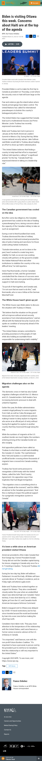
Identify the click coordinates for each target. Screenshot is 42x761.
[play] (3, 758)
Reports (6, 734)
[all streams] (39, 758)
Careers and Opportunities (12, 721)
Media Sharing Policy (10, 725)
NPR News (12, 666)
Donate (35, 3)
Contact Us (7, 730)
